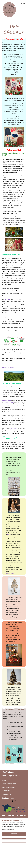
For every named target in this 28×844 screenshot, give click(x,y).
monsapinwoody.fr (11, 573)
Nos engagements (6, 794)
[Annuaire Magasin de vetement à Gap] (14, 808)
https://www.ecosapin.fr (8, 364)
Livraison (4, 780)
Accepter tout (14, 833)
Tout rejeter (14, 841)
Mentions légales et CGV (11, 775)
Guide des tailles (6, 790)
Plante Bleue (13, 428)
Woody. (9, 534)
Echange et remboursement (9, 783)
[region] (14, 831)
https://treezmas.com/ (8, 367)
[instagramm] (16, 801)
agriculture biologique (8, 402)
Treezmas (7, 299)
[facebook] (12, 801)
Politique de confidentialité (8, 787)
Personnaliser (14, 837)
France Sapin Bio (6, 400)
